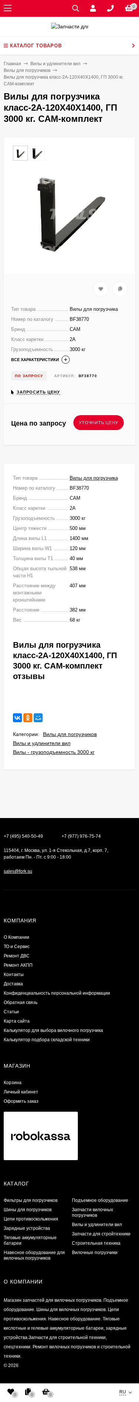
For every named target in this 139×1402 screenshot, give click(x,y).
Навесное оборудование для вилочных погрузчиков (34, 1255)
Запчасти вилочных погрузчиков (92, 1212)
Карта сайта (17, 1021)
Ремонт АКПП (18, 965)
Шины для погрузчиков (28, 1209)
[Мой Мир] (38, 717)
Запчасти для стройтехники (101, 1234)
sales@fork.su (18, 871)
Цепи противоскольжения (31, 1219)
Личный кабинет (21, 1092)
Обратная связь (20, 1002)
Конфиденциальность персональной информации (57, 993)
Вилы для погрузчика (94, 478)
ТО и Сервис (17, 946)
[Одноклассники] (27, 717)
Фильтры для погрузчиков (30, 1200)
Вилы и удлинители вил (41, 743)
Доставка (13, 983)
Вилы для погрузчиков (70, 734)
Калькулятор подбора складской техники (47, 1039)
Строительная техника (96, 1243)
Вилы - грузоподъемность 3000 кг (54, 752)
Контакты (14, 974)
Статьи (11, 1011)
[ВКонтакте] (17, 717)
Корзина (12, 1082)
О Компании (16, 937)
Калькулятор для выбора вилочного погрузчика (53, 1030)
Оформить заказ (21, 1101)
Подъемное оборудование (100, 1200)
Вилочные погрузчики (95, 1252)
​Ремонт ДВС (17, 956)
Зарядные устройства (27, 1228)
